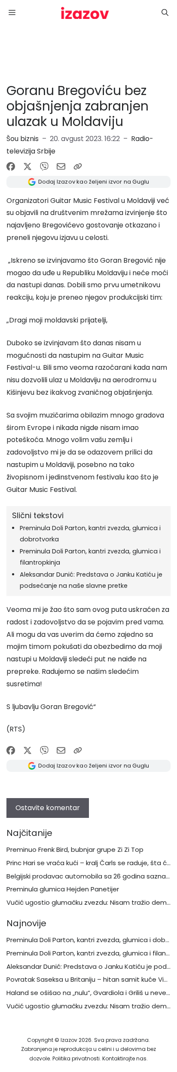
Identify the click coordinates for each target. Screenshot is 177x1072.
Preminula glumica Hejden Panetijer (62, 889)
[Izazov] (85, 13)
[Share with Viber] (44, 166)
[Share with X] (27, 166)
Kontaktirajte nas (124, 1058)
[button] (165, 13)
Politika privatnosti (76, 1058)
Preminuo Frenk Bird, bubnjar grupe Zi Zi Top (74, 849)
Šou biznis (22, 139)
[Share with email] (61, 166)
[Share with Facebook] (10, 166)
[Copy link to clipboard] (77, 166)
